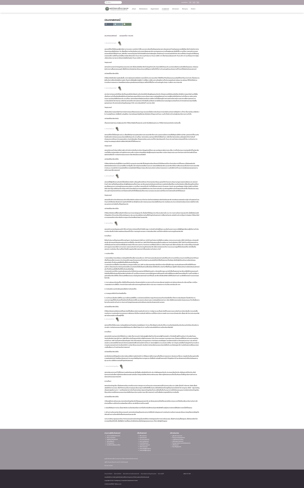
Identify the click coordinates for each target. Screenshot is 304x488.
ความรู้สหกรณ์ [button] (165, 9)
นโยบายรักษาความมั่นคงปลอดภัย (131, 474)
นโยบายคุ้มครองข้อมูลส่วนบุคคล (148, 474)
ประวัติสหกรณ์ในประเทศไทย (113, 445)
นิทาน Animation (111, 437)
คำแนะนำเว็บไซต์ (108, 474)
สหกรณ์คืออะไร (110, 441)
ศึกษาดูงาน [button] (185, 9)
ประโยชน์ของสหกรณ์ (145, 445)
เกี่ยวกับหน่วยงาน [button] (143, 9)
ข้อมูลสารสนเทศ (155, 9)
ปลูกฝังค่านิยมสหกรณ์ (112, 439)
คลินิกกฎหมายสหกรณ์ (177, 441)
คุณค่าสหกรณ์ (143, 437)
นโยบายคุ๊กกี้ (161, 474)
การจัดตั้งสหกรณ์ (144, 443)
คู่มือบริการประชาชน (177, 436)
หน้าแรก (134, 9)
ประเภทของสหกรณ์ (144, 439)
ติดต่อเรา (193, 9)
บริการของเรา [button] (175, 9)
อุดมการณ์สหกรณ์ (144, 441)
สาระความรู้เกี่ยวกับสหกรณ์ (113, 436)
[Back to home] (116, 9)
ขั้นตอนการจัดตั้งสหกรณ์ (178, 437)
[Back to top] (193, 474)
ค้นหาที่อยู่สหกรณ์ (176, 447)
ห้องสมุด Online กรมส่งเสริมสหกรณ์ (181, 443)
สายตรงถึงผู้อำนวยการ (145, 448)
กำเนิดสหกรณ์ (110, 443)
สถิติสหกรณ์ (175, 445)
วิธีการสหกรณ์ (143, 436)
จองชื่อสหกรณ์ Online (177, 439)
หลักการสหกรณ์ (143, 447)
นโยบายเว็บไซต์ (117, 474)
